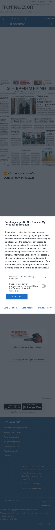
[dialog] (27, 265)
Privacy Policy (44, 307)
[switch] (43, 286)
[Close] (49, 222)
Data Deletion (10, 307)
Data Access (27, 307)
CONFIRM (17, 297)
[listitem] (27, 277)
